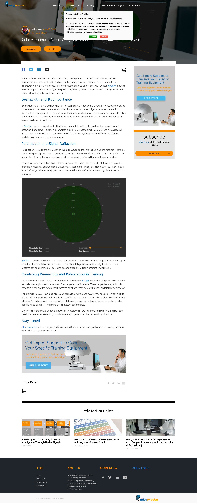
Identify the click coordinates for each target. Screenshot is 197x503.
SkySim (52, 49)
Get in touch (140, 468)
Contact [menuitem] (133, 5)
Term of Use (41, 486)
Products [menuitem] (58, 5)
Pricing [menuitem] (91, 5)
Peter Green (41, 33)
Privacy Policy (41, 482)
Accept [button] (93, 37)
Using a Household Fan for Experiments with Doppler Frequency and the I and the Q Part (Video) (149, 442)
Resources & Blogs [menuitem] (112, 5)
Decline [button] (104, 37)
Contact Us (40, 479)
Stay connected (29, 327)
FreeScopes (31, 49)
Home (38, 475)
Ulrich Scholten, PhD (81, 445)
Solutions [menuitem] (75, 5)
